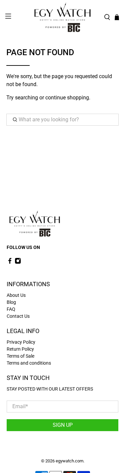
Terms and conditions (29, 363)
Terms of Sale (20, 356)
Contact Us (18, 316)
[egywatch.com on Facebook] (10, 262)
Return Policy (20, 349)
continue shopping (67, 97)
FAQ (11, 309)
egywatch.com (69, 460)
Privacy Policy (21, 342)
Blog (11, 302)
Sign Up (63, 425)
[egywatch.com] (62, 17)
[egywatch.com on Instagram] (18, 262)
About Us (16, 295)
